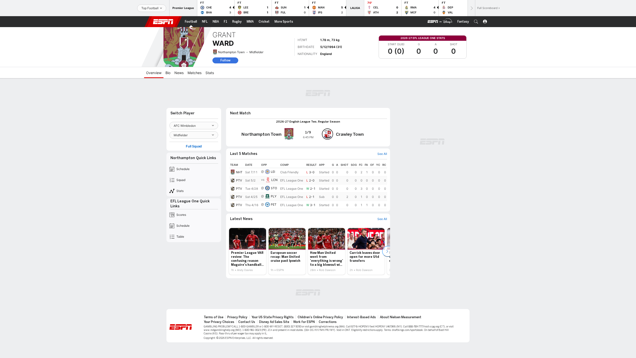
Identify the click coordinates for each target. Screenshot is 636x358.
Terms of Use (213, 317)
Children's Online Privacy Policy (320, 317)
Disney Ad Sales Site (274, 322)
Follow (225, 60)
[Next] (471, 8)
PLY (274, 196)
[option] (247, 251)
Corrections (328, 322)
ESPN (163, 21)
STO (274, 188)
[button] (476, 22)
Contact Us (246, 322)
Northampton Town (231, 52)
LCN (274, 180)
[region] (308, 185)
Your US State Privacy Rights (272, 317)
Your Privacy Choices (219, 322)
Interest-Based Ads (361, 317)
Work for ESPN (304, 322)
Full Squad (194, 146)
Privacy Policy (237, 317)
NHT (239, 172)
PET (274, 204)
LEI (273, 172)
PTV (239, 180)
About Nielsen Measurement (400, 317)
